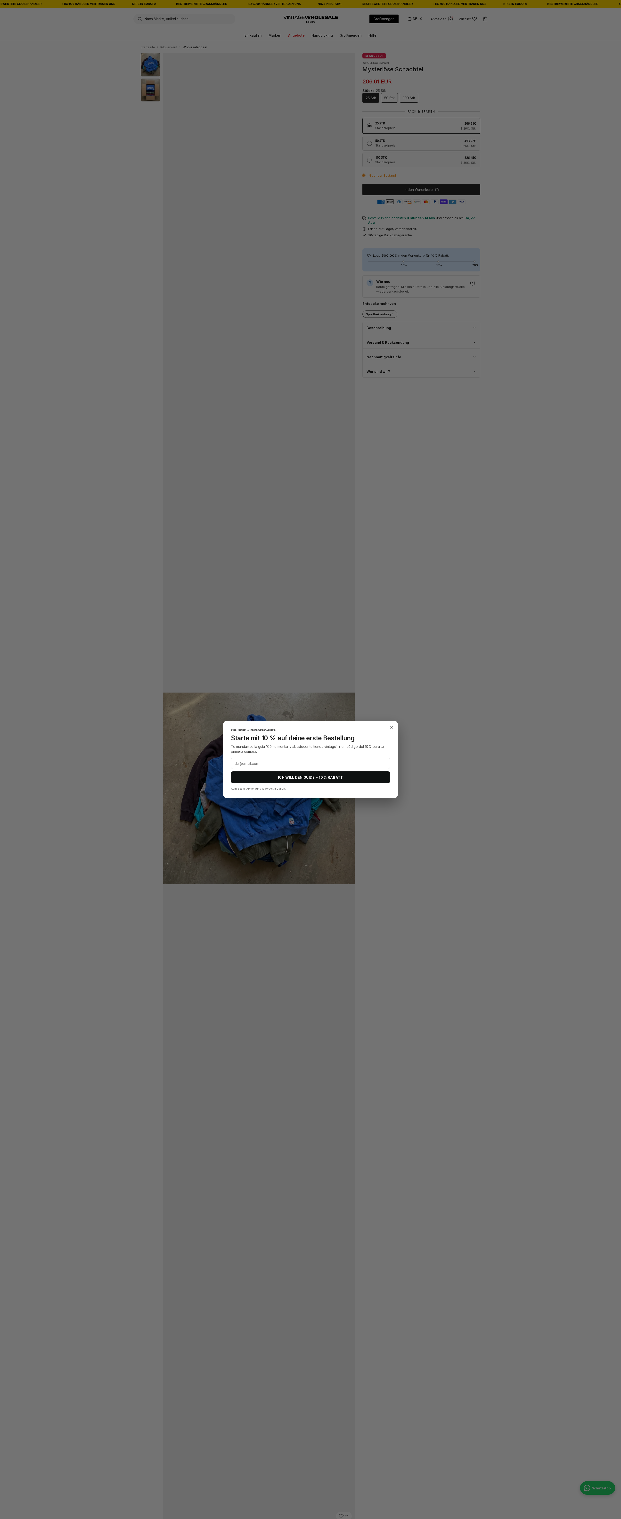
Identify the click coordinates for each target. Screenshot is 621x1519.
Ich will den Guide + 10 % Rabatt (310, 777)
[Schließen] (391, 727)
